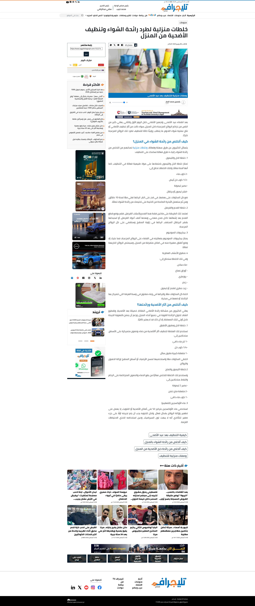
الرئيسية (191, 15)
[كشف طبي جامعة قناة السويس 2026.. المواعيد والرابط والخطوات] (98, 332)
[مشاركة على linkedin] (78, 2)
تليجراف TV (118, 579)
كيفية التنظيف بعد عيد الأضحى (168, 435)
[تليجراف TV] (152, 15)
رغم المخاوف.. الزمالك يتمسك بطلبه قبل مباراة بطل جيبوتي (88, 140)
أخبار (184, 15)
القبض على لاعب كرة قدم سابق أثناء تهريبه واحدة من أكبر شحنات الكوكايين (82, 531)
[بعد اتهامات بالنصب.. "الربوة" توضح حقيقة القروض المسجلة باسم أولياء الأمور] (173, 480)
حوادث (135, 15)
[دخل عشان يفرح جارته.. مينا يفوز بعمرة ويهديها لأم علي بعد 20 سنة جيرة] (112, 515)
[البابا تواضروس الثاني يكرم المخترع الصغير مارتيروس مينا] (142, 515)
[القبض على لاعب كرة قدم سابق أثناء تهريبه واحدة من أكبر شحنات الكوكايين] (82, 515)
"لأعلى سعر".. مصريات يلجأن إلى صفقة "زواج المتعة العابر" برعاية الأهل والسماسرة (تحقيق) (86, 98)
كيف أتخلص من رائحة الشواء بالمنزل (166, 442)
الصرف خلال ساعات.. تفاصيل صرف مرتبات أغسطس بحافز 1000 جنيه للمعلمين (87, 106)
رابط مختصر (86, 45)
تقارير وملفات (125, 15)
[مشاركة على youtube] (67, 2)
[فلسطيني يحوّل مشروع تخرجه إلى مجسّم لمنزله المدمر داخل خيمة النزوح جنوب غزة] (142, 480)
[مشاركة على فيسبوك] (70, 2)
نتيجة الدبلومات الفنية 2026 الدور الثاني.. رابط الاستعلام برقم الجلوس (80, 321)
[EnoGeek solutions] (75, 600)
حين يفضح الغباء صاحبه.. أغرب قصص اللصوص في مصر (86, 133)
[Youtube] (78, 278)
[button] (92, 341)
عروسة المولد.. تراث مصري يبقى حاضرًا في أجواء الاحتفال (113, 495)
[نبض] (72, 278)
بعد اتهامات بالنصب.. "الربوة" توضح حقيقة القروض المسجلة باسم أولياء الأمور (173, 495)
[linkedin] (101, 278)
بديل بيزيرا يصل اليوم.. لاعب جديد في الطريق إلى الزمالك (86, 113)
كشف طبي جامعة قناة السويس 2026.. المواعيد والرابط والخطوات (80, 331)
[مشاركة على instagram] (73, 2)
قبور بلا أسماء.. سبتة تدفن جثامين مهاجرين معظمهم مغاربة (174, 531)
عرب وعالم (161, 15)
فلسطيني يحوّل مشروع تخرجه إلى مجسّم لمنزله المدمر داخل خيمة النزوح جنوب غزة (144, 495)
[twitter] (95, 278)
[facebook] (83, 278)
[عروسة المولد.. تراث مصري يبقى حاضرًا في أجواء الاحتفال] (112, 480)
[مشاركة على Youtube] (86, 587)
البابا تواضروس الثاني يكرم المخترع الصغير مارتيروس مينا (143, 531)
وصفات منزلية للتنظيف (173, 455)
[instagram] (89, 278)
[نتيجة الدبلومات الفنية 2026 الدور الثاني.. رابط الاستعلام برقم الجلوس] (98, 322)
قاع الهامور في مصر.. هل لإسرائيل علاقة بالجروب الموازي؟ (87, 120)
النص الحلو (98, 15)
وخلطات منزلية (140, 147)
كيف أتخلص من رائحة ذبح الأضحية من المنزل (161, 448)
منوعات (177, 15)
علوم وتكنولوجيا (111, 15)
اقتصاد (170, 15)
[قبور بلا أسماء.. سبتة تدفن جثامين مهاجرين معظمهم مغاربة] (173, 515)
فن (146, 15)
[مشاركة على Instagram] (93, 587)
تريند (96, 312)
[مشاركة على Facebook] (100, 587)
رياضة (141, 15)
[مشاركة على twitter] (76, 2)
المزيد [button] (89, 15)
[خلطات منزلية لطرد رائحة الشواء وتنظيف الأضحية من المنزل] (118, 45)
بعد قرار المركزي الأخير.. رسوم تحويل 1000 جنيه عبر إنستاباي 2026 (87, 90)
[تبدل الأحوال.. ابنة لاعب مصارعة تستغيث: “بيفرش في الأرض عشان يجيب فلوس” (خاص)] (82, 480)
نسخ (86, 54)
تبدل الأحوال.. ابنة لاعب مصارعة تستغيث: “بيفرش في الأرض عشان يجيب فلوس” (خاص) (84, 495)
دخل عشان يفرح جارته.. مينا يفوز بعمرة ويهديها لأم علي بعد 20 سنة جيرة (88, 127)
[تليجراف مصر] (174, 7)
